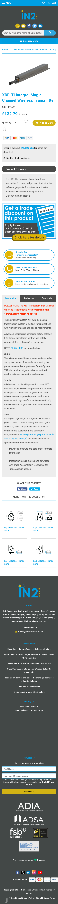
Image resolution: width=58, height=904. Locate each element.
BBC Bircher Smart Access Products (30, 49)
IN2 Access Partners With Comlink (29, 692)
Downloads (47, 298)
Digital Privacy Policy (45, 898)
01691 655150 (31, 627)
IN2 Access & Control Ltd (32, 890)
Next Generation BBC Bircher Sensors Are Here (29, 663)
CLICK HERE (17, 348)
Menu (8, 3)
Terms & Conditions (12, 898)
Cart (53, 3)
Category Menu (30, 41)
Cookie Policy (28, 898)
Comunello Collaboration (29, 686)
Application (29, 298)
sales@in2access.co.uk (30, 631)
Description (10, 298)
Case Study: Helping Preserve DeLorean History (29, 649)
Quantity (6, 122)
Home (5, 49)
